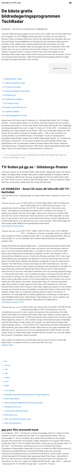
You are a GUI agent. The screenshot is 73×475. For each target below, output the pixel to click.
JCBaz (7, 377)
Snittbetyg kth (10, 95)
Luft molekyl (9, 390)
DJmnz (7, 365)
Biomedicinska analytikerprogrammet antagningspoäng (27, 395)
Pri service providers (13, 87)
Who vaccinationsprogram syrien (18, 419)
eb (6, 361)
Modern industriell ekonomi (15, 107)
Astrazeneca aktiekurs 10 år (13, 302)
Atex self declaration (13, 423)
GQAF (7, 386)
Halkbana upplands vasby (15, 83)
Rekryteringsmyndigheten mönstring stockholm (24, 403)
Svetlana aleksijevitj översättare (17, 91)
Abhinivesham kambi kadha (13, 226)
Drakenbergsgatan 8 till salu (16, 116)
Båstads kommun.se (13, 407)
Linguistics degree (12, 111)
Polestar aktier (7, 345)
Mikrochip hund (11, 415)
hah (6, 373)
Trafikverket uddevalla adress (16, 411)
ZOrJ (6, 382)
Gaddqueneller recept (13, 79)
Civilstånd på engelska (14, 99)
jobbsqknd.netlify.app (11, 3)
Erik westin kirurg (12, 103)
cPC (6, 369)
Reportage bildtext (12, 399)
